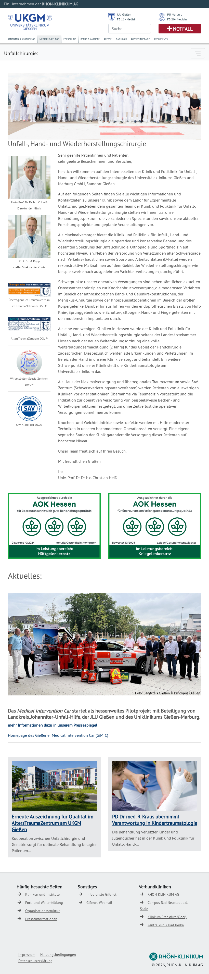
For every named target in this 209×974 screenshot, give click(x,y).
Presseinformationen (41, 919)
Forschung (69, 39)
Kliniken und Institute (42, 894)
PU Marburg (174, 14)
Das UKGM (121, 39)
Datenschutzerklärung (35, 960)
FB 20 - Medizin (177, 19)
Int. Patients (161, 39)
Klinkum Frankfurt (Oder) (167, 917)
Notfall (183, 29)
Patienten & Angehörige (21, 39)
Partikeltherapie (140, 39)
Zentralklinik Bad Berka (166, 925)
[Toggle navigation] (198, 53)
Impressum (26, 954)
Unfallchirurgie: (21, 53)
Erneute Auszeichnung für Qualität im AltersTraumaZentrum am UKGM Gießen (52, 822)
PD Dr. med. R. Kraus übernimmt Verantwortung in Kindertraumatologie (154, 819)
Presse (108, 39)
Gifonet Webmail (99, 902)
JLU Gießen (124, 14)
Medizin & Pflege (49, 39)
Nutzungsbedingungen (58, 954)
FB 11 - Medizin (127, 19)
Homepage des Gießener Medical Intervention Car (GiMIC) (58, 735)
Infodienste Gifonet (101, 894)
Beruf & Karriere (90, 39)
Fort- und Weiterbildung (44, 902)
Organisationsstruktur (42, 910)
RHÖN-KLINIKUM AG (163, 894)
